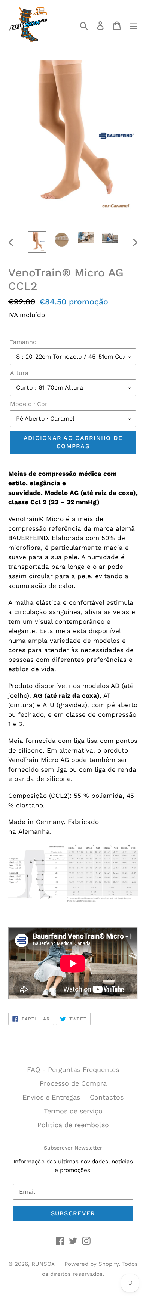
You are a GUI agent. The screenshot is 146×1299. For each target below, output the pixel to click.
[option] (37, 242)
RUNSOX (43, 1264)
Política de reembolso (73, 1125)
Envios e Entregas (51, 1097)
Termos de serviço (73, 1111)
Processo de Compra (73, 1083)
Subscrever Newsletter (73, 1148)
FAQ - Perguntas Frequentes (73, 1069)
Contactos (107, 1097)
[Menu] (133, 25)
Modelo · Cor (29, 403)
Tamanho (23, 341)
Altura (19, 372)
